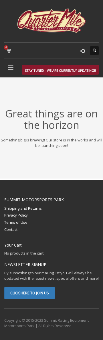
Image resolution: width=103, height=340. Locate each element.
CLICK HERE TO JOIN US (29, 292)
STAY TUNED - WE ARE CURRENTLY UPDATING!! (60, 70)
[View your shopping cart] (8, 51)
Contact (10, 229)
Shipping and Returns (23, 208)
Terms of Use (15, 222)
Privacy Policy (16, 215)
